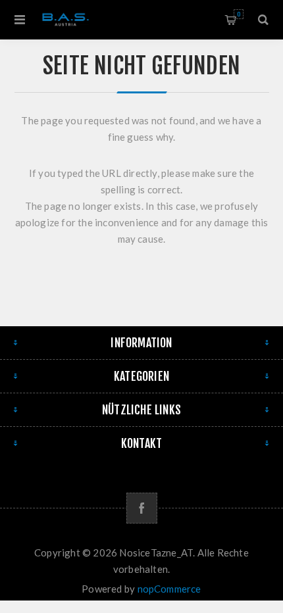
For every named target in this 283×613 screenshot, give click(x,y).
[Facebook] (141, 508)
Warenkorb (238, 14)
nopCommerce (169, 589)
